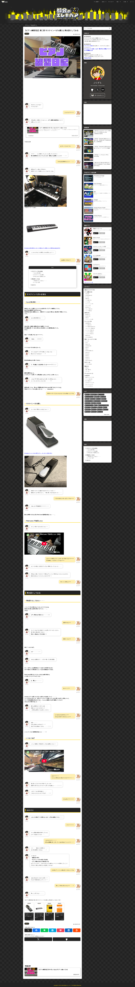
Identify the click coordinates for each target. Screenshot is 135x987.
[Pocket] (60, 930)
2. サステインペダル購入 (92, 451)
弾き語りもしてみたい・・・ (40, 280)
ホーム (28, 25)
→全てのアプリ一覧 (88, 282)
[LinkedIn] (68, 930)
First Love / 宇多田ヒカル (39, 276)
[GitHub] (66, 939)
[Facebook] (36, 930)
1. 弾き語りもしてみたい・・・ (94, 456)
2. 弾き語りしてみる (89, 455)
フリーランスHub (88, 45)
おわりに (34, 284)
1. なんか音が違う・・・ (92, 449)
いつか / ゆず (37, 282)
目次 (52, 267)
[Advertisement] (52, 90)
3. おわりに (87, 460)
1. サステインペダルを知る (91, 448)
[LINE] (44, 930)
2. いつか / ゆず (90, 458)
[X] (28, 930)
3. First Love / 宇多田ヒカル (93, 452)
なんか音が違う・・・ (39, 273)
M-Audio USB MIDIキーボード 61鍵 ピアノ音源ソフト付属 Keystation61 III (42, 248)
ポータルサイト (99, 95)
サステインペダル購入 (39, 274)
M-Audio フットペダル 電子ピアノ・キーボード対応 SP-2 (38, 453)
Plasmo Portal (87, 58)
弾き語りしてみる (36, 279)
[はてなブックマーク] (52, 930)
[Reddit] (77, 930)
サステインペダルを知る (37, 271)
